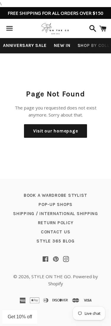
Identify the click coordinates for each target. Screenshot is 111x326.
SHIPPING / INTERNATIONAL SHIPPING (55, 213)
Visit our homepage (55, 131)
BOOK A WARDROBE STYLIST (55, 195)
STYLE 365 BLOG (55, 241)
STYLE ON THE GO (51, 276)
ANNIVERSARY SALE (25, 45)
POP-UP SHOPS (55, 204)
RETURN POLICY (55, 222)
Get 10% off (20, 316)
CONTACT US (55, 232)
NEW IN (62, 45)
